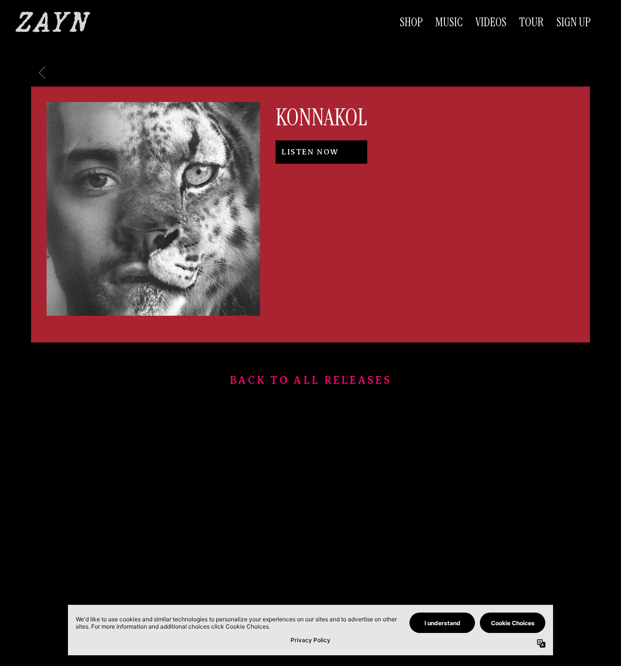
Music (449, 22)
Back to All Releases (310, 381)
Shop (411, 22)
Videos (491, 22)
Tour (531, 22)
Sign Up (573, 22)
